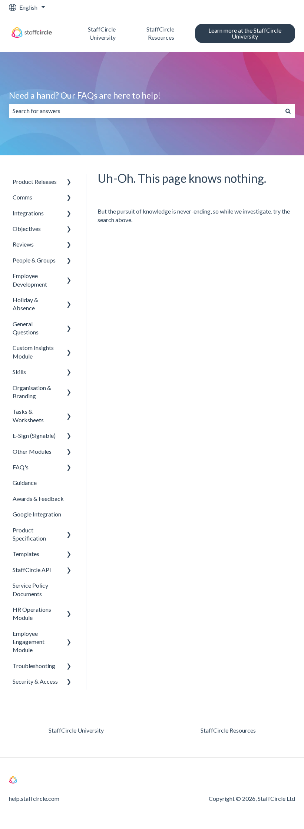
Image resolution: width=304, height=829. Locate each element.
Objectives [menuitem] (27, 228)
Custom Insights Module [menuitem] (33, 351)
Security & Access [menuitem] (35, 681)
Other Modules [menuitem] (32, 451)
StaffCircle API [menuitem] (32, 569)
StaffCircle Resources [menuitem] (228, 730)
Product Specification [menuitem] (29, 534)
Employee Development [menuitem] (30, 279)
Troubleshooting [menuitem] (34, 665)
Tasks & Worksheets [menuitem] (28, 415)
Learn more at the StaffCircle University (244, 33)
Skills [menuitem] (19, 371)
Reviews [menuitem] (23, 244)
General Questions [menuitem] (26, 328)
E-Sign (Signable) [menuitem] (34, 435)
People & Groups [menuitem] (34, 260)
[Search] (288, 111)
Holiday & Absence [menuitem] (25, 303)
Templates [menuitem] (26, 553)
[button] (69, 182)
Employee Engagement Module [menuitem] (28, 642)
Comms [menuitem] (22, 197)
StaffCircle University (102, 33)
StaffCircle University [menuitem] (76, 730)
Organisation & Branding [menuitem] (32, 391)
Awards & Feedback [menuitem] (38, 498)
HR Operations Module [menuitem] (32, 613)
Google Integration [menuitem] (37, 514)
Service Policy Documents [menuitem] (30, 589)
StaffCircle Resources (160, 33)
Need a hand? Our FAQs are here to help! (85, 95)
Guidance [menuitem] (25, 482)
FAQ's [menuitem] (21, 466)
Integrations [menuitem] (28, 213)
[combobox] (145, 111)
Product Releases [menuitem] (35, 181)
